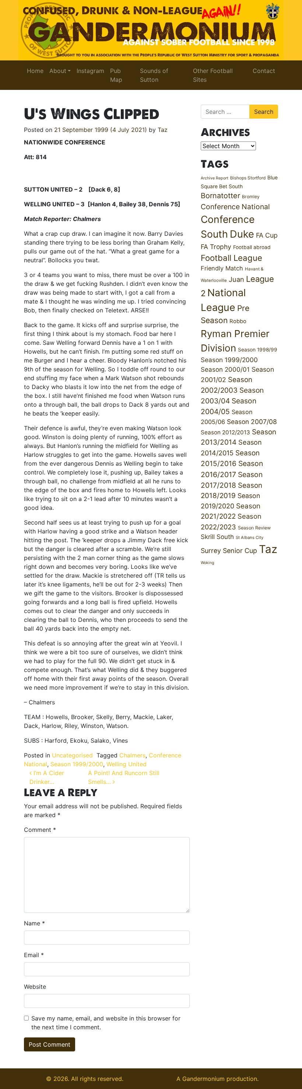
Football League (231, 258)
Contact (264, 70)
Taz (163, 129)
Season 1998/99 (257, 350)
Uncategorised (72, 755)
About (57, 70)
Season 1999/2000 (76, 764)
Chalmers (132, 755)
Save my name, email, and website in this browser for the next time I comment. (105, 1023)
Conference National (235, 206)
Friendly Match (222, 268)
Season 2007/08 (252, 422)
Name (34, 923)
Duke (242, 234)
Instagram (90, 70)
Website (35, 986)
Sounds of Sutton (154, 75)
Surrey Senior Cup (229, 550)
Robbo (237, 321)
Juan (236, 279)
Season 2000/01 (225, 369)
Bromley (251, 196)
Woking (207, 562)
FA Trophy (216, 247)
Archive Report (214, 178)
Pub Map (116, 75)
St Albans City (249, 537)
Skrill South (217, 536)
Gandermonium (203, 1078)
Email (34, 955)
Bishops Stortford (248, 178)
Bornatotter (220, 195)
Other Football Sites (213, 75)
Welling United (126, 764)
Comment (40, 829)
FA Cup (267, 235)
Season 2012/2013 (225, 432)
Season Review (254, 528)
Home (35, 70)
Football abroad (252, 247)
